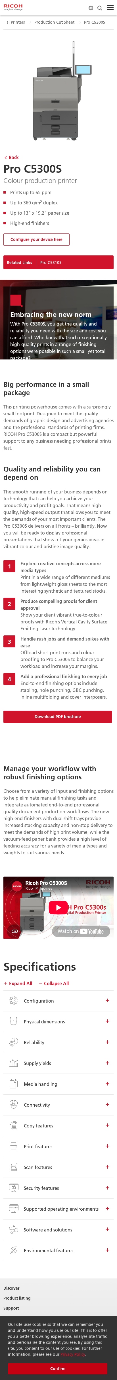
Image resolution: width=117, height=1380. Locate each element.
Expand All (20, 983)
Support (11, 1308)
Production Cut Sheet (54, 22)
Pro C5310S (50, 262)
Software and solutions (48, 1230)
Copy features (38, 1126)
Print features (38, 1146)
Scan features (38, 1167)
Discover (11, 1288)
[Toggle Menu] (110, 7)
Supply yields (37, 1063)
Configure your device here (36, 239)
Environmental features (48, 1250)
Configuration (39, 1001)
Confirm (57, 1368)
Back (14, 157)
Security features (41, 1188)
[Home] (13, 7)
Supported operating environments (61, 1209)
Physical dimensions (44, 1022)
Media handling (40, 1084)
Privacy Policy (72, 1354)
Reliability (34, 1042)
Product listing (17, 1298)
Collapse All (56, 983)
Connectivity (37, 1105)
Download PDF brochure (58, 716)
